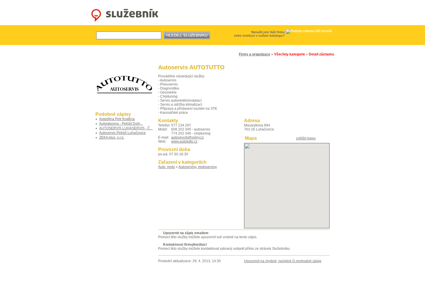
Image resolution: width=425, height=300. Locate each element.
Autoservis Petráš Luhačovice (122, 133)
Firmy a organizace (254, 54)
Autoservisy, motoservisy (197, 167)
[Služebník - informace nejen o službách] (125, 22)
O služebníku (169, 294)
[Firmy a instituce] (122, 53)
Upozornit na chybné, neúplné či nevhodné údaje (282, 261)
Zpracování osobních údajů (223, 294)
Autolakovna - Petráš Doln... (121, 124)
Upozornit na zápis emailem (185, 233)
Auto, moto (166, 167)
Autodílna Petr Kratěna (117, 119)
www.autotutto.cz (184, 141)
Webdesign (256, 294)
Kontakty (190, 294)
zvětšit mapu (306, 138)
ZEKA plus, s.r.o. (111, 137)
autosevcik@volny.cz (187, 137)
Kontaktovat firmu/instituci (185, 245)
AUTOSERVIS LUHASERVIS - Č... (126, 128)
